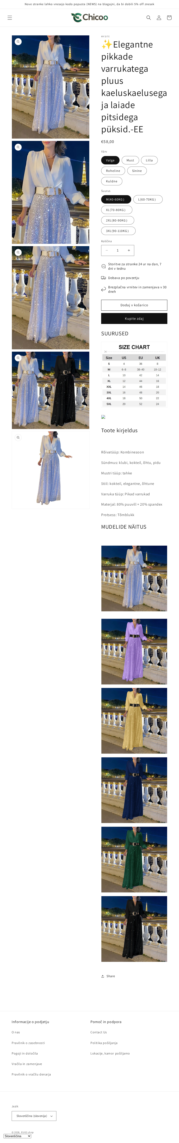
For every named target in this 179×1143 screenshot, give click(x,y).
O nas (16, 1032)
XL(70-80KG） (116, 210)
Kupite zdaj (134, 318)
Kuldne (111, 181)
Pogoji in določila (25, 1053)
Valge (110, 160)
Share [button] (111, 976)
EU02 (24, 1132)
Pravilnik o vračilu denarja (31, 1074)
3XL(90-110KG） (118, 231)
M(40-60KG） (116, 199)
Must (130, 160)
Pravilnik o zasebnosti (28, 1043)
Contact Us (98, 1032)
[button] (10, 18)
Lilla (149, 160)
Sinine (137, 171)
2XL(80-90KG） (117, 220)
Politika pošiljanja (103, 1043)
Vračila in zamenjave (27, 1064)
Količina (106, 241)
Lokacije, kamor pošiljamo (110, 1053)
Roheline (113, 171)
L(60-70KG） (148, 199)
